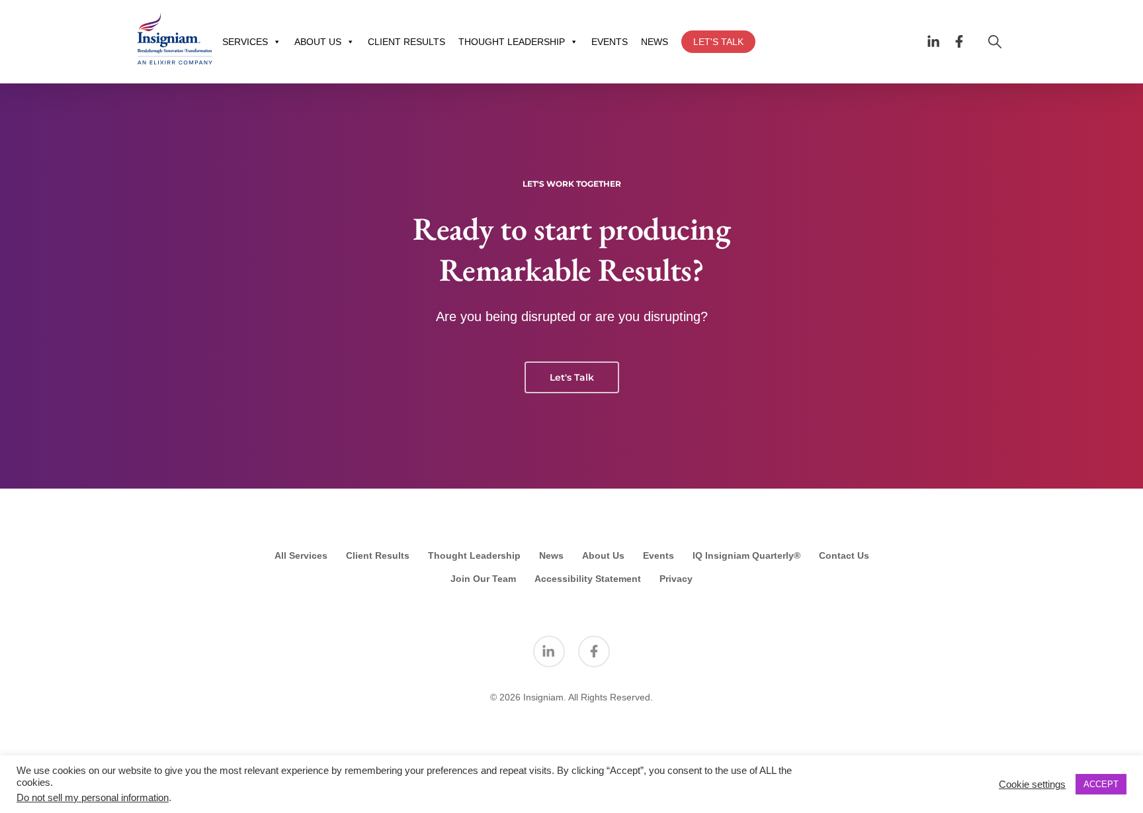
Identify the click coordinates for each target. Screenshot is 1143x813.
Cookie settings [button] (1032, 784)
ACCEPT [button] (1101, 784)
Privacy (676, 578)
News (551, 555)
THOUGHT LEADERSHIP (511, 41)
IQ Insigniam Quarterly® (746, 555)
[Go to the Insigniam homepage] (174, 38)
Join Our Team (483, 578)
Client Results (377, 555)
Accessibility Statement (587, 578)
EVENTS (609, 41)
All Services (301, 555)
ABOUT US (317, 41)
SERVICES (245, 41)
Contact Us (844, 555)
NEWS (654, 41)
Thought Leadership (474, 555)
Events (658, 555)
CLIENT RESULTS (406, 41)
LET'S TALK (718, 41)
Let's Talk (572, 377)
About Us (603, 555)
